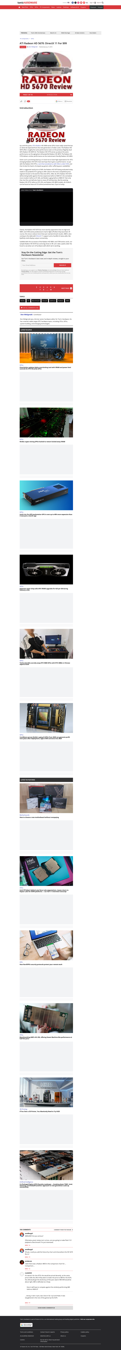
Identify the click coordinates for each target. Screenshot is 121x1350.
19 (51, 290)
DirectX (38, 236)
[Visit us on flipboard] (84, 3)
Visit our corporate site (87, 1319)
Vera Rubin (93, 33)
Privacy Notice (25, 271)
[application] (46, 207)
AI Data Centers (79, 33)
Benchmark (36, 301)
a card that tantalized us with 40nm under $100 (53, 164)
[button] (100, 3)
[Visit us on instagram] (78, 3)
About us (63, 1336)
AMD (67, 301)
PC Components (45, 7)
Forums (100, 7)
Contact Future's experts (47, 1332)
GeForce (52, 301)
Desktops (66, 7)
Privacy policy (64, 1332)
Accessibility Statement (27, 1336)
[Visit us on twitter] (75, 3)
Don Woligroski (33, 47)
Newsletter (69, 101)
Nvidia (23, 301)
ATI (33, 146)
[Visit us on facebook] (73, 3)
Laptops (59, 7)
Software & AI (75, 7)
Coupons (83, 7)
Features (23, 47)
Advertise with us (45, 1336)
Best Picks (25, 7)
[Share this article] (21, 101)
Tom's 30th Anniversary (38, 33)
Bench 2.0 (53, 33)
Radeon (38, 146)
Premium (93, 7)
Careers (22, 1340)
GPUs (36, 7)
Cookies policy (85, 1332)
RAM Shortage (65, 33)
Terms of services (42, 270)
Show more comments (46, 1308)
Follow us (60, 101)
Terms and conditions (26, 1332)
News (53, 7)
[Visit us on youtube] (81, 3)
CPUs (31, 7)
